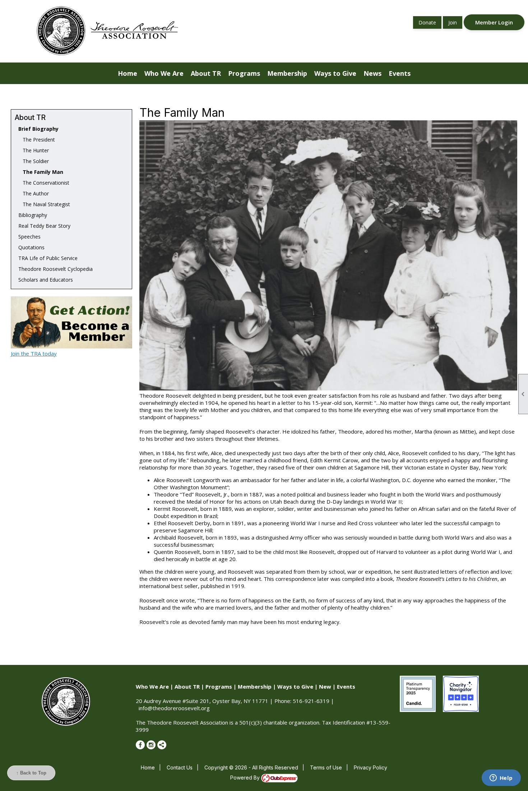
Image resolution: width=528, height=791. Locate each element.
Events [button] (400, 73)
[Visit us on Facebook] (140, 744)
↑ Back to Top (31, 773)
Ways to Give (295, 686)
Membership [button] (287, 73)
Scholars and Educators (45, 279)
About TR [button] (206, 73)
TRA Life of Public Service (48, 258)
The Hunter (33, 150)
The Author (33, 193)
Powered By (245, 777)
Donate (427, 22)
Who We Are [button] (164, 73)
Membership (255, 686)
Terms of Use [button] (326, 767)
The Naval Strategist (44, 204)
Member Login (494, 22)
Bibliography (32, 215)
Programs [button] (244, 73)
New (325, 686)
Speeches (29, 236)
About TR (187, 686)
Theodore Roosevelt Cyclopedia (55, 268)
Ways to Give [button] (335, 73)
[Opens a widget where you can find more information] (501, 778)
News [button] (372, 73)
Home (127, 73)
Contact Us (180, 767)
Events (346, 686)
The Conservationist (43, 182)
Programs (218, 686)
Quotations (31, 247)
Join (452, 22)
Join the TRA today (34, 353)
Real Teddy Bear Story (44, 225)
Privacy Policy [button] (370, 767)
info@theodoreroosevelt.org (174, 708)
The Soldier (33, 161)
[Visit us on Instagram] (151, 744)
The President (36, 139)
